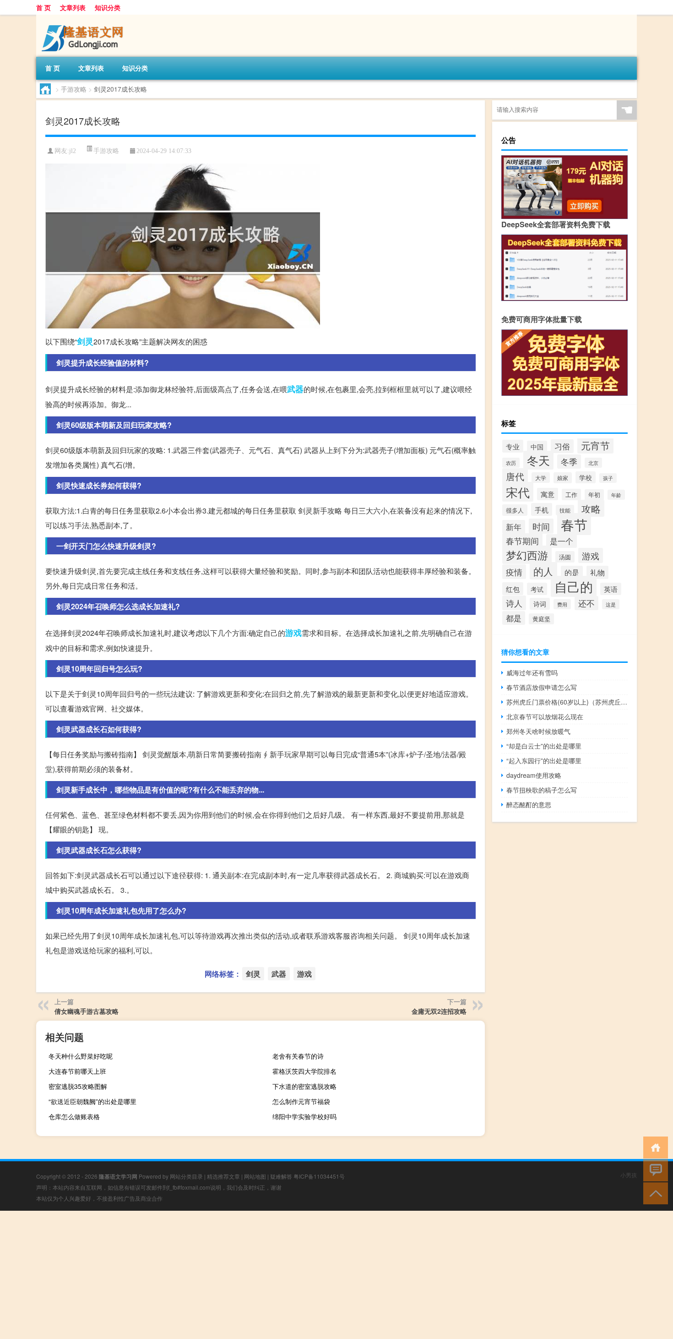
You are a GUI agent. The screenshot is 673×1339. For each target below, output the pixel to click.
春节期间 (522, 541)
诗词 (539, 603)
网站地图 (255, 1176)
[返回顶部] (653, 1192)
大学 (540, 477)
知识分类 (107, 7)
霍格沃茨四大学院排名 (304, 1071)
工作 (571, 494)
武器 (295, 389)
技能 (564, 510)
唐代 (515, 476)
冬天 (538, 460)
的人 (543, 570)
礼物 (597, 572)
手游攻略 (74, 88)
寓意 (547, 494)
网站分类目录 (186, 1176)
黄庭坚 (541, 619)
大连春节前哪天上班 (77, 1071)
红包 (513, 589)
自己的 (573, 586)
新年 (513, 526)
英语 (611, 589)
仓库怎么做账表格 (74, 1116)
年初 (594, 495)
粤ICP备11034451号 (319, 1176)
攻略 (591, 508)
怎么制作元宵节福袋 (301, 1101)
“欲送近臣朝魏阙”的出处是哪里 (92, 1101)
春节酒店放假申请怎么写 (541, 687)
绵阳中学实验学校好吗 (304, 1116)
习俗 (562, 446)
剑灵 (85, 341)
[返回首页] (653, 1147)
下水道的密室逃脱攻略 (304, 1086)
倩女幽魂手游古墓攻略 (86, 1011)
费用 (562, 604)
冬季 (569, 461)
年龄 (616, 494)
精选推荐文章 (223, 1176)
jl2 (72, 151)
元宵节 (595, 445)
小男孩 (628, 1175)
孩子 (608, 478)
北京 (593, 462)
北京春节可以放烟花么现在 (544, 716)
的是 (571, 572)
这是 (611, 604)
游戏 (293, 633)
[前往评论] (653, 1169)
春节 (574, 524)
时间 (541, 526)
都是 (513, 617)
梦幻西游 (527, 555)
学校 (585, 477)
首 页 (43, 7)
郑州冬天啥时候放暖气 (538, 731)
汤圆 (565, 556)
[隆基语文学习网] (84, 17)
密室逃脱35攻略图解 (78, 1086)
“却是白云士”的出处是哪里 (543, 745)
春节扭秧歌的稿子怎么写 (541, 789)
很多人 (515, 510)
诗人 (514, 603)
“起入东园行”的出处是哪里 (543, 760)
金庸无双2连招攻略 (439, 1011)
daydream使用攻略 (533, 775)
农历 (511, 462)
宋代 (518, 491)
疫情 (514, 572)
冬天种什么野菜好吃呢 (81, 1055)
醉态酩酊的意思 (528, 804)
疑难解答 (281, 1176)
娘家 (562, 478)
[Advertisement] (274, 1275)
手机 (541, 509)
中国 (537, 446)
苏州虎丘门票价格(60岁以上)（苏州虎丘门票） (567, 701)
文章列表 (73, 7)
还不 (586, 603)
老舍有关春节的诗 (298, 1055)
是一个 (561, 541)
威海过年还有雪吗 (532, 672)
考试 (537, 589)
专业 (513, 446)
